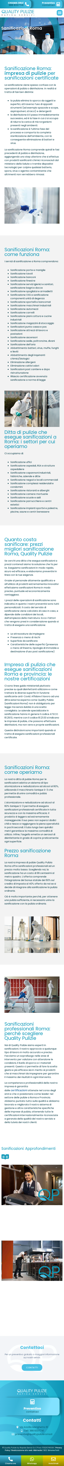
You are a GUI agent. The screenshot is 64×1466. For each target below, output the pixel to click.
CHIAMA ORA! (16, 2)
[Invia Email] (53, 1459)
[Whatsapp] (32, 1459)
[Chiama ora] (10, 1459)
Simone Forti (53, 1450)
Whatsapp (32, 1463)
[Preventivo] (58, 4)
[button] (60, 13)
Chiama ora (10, 1463)
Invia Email (53, 1463)
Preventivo (48, 2)
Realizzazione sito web (21, 1450)
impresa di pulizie (25, 73)
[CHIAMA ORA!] (27, 4)
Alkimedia (37, 1450)
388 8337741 (16, 5)
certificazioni (19, 1090)
